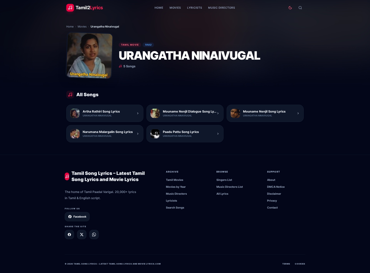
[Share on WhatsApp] (94, 234)
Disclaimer (274, 193)
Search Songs (175, 207)
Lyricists (194, 7)
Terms (286, 264)
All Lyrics (222, 193)
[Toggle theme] (290, 7)
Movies (175, 7)
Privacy (272, 200)
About (271, 179)
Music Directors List (229, 186)
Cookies (300, 264)
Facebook (79, 216)
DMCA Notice (276, 186)
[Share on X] (81, 234)
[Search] (300, 7)
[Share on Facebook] (69, 234)
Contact (272, 207)
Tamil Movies (174, 179)
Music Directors (221, 7)
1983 (148, 44)
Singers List (224, 179)
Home (159, 7)
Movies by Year (176, 186)
